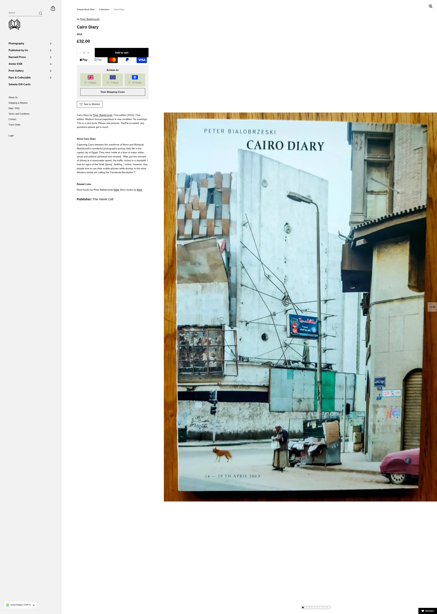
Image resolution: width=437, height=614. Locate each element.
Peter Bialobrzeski (90, 19)
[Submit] (40, 13)
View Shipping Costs (113, 92)
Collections (104, 9)
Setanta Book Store (86, 9)
